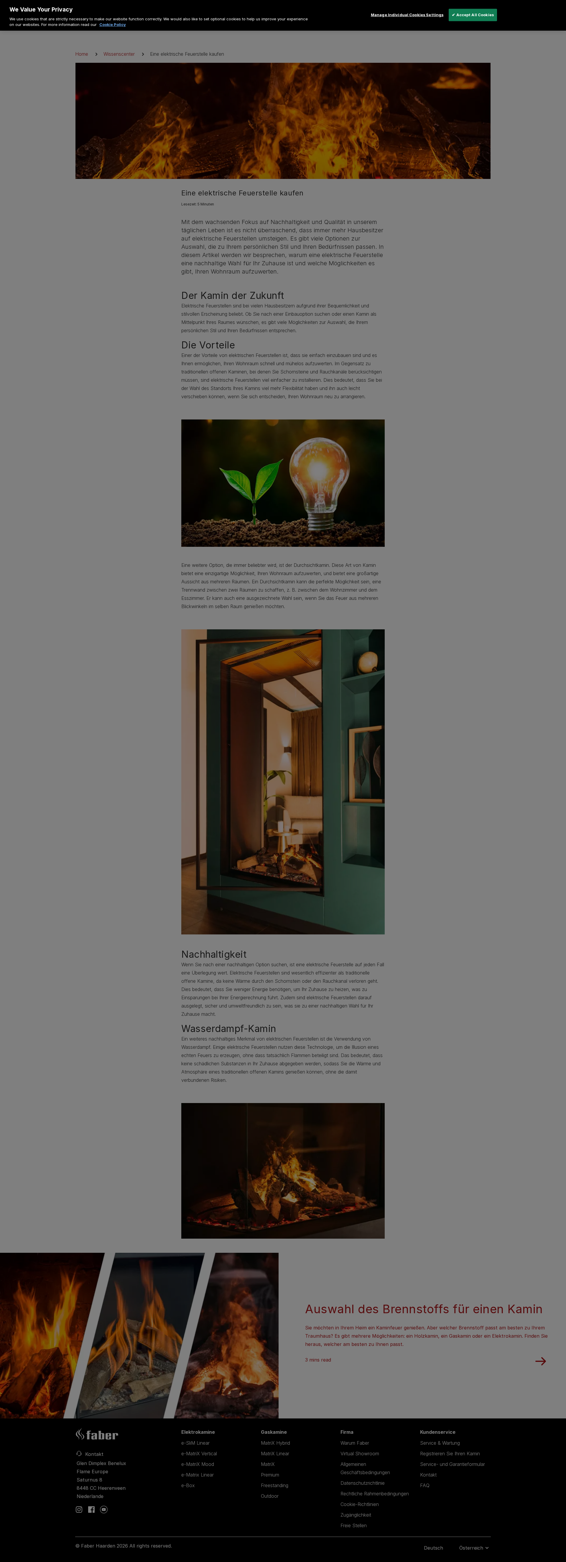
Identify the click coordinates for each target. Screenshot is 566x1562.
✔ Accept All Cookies (473, 14)
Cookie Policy (112, 24)
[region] (283, 15)
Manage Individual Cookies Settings (407, 14)
